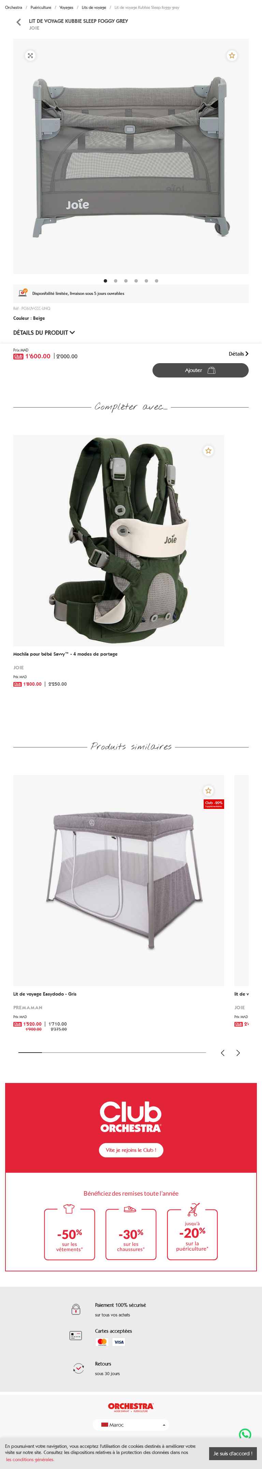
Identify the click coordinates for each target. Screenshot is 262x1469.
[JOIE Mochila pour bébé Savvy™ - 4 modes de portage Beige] (118, 540)
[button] (232, 56)
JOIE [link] (34, 28)
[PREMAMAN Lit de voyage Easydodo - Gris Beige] (118, 880)
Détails (237, 354)
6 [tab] (147, 1052)
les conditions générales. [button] (30, 1460)
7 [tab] (171, 1052)
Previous (222, 1052)
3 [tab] (77, 1052)
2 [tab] (54, 1052)
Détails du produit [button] (41, 333)
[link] (18, 22)
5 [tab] (124, 1052)
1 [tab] (30, 1052)
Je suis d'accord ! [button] (233, 1453)
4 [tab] (100, 1052)
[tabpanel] (131, 156)
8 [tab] (194, 1052)
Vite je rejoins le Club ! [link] (131, 1150)
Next (238, 1052)
